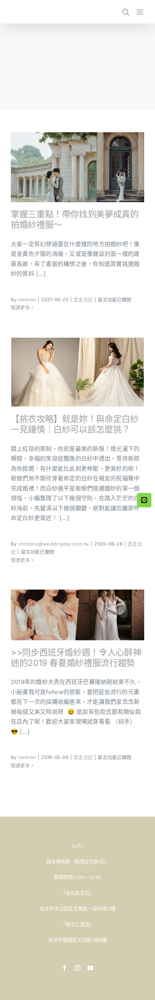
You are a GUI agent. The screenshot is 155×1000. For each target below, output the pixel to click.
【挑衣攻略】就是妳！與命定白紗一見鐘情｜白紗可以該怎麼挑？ (75, 424)
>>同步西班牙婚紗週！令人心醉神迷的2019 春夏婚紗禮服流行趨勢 (76, 657)
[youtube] (90, 968)
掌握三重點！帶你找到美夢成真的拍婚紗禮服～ (75, 219)
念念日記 (83, 299)
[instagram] (77, 968)
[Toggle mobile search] (125, 12)
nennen (27, 299)
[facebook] (64, 968)
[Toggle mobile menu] (140, 12)
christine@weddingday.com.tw (53, 544)
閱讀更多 (20, 307)
